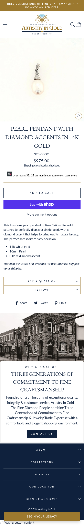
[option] (42, 5)
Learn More (71, 175)
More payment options (42, 214)
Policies (42, 474)
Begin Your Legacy (42, 516)
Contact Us (42, 433)
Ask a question (42, 281)
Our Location (41, 486)
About (42, 449)
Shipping (29, 165)
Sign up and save (42, 499)
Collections (42, 462)
